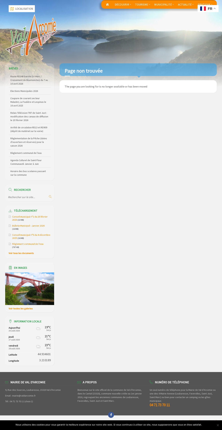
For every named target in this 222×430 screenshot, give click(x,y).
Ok (205, 424)
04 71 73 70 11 (160, 405)
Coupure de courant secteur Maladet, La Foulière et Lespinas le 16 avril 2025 (28, 87)
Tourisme (141, 4)
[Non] (217, 425)
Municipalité (163, 4)
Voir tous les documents (21, 253)
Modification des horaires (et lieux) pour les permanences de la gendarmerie (28, 171)
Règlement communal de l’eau (26, 138)
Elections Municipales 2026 (24, 76)
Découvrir (122, 4)
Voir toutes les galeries (21, 308)
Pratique (204, 4)
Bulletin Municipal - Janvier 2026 (28, 225)
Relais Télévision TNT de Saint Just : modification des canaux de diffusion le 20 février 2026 (29, 102)
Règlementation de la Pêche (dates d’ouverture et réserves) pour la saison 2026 (28, 127)
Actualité (185, 4)
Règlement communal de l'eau (27, 243)
